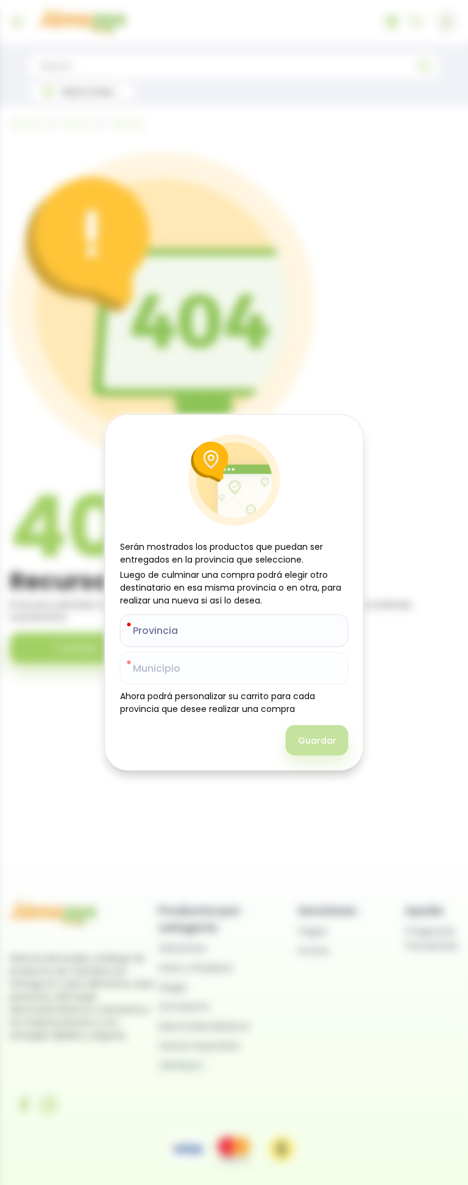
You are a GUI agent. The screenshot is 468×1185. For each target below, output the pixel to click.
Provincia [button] (155, 631)
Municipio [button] (156, 668)
